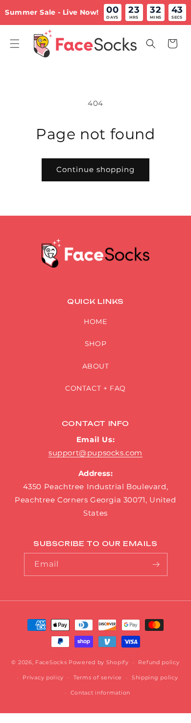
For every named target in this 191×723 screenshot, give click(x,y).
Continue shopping (95, 169)
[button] (14, 43)
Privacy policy (43, 677)
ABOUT (95, 366)
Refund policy (158, 662)
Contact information (100, 692)
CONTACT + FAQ (95, 388)
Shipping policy (155, 677)
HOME (95, 321)
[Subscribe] (156, 564)
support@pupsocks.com (95, 452)
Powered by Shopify (99, 662)
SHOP (95, 343)
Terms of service (97, 677)
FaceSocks (51, 662)
